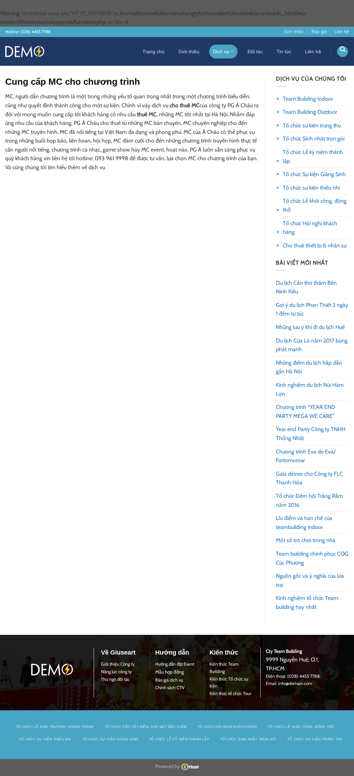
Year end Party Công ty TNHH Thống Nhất (310, 433)
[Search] (342, 51)
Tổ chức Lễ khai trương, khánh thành (54, 727)
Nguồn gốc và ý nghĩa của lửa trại (310, 580)
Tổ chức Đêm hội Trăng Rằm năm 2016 (309, 500)
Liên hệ (341, 31)
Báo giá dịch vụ (169, 680)
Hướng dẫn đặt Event (174, 664)
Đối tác (255, 51)
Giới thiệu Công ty (117, 664)
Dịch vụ (221, 51)
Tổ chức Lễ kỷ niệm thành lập (313, 156)
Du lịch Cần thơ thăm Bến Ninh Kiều (306, 287)
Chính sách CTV (170, 687)
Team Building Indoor (308, 98)
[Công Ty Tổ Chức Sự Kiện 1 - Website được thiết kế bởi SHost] (24, 51)
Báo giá (319, 31)
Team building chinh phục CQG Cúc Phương (312, 558)
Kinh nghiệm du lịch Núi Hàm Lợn (310, 389)
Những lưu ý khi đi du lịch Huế (310, 327)
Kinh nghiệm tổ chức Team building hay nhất (307, 602)
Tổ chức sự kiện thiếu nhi (311, 187)
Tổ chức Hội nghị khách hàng (310, 228)
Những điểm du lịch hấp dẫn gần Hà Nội (309, 367)
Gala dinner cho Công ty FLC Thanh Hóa (309, 478)
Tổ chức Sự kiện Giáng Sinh (314, 174)
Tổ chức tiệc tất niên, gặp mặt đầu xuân (146, 727)
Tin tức (284, 51)
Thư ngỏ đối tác (115, 679)
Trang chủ (153, 51)
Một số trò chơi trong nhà (305, 540)
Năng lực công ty (116, 671)
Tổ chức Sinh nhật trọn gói (313, 138)
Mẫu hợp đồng (169, 672)
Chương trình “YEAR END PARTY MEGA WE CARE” (305, 411)
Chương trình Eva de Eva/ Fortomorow (305, 456)
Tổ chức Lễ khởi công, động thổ (314, 205)
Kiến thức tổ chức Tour (230, 693)
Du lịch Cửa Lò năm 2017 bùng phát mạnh (311, 345)
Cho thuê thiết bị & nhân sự (314, 245)
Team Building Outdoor (310, 112)
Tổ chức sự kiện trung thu (312, 125)
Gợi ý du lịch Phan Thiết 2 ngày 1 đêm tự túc (312, 309)
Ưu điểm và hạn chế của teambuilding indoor (304, 522)
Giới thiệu (294, 31)
